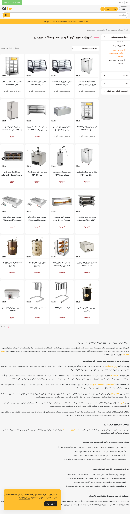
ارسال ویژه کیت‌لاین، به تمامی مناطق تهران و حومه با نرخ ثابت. (65, 21)
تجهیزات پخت (118, 46)
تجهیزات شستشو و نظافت (116, 62)
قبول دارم (50, 503)
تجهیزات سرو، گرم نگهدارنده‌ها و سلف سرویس (116, 53)
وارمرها (122, 403)
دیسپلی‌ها (114, 375)
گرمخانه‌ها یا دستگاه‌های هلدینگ (102, 384)
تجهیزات (120, 30)
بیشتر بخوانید (24, 497)
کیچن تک (71, 430)
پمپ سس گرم (111, 366)
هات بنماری (114, 394)
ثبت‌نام (121, 3)
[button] (123, 8)
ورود (127, 3)
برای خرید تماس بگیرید (87, 91)
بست (123, 354)
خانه (126, 30)
